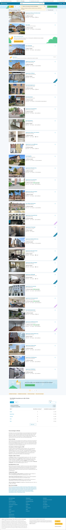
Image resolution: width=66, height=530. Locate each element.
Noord (11, 411)
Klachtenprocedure (11, 514)
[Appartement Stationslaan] (17, 349)
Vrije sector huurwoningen (39, 393)
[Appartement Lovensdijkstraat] (17, 148)
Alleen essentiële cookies (58, 523)
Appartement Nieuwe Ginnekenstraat (33, 12)
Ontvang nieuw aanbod (19, 41)
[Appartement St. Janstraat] (17, 290)
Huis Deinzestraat (29, 96)
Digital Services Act (11, 515)
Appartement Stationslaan (31, 345)
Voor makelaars (45, 504)
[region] (33, 524)
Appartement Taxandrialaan (31, 108)
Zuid (10, 418)
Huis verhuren (45, 501)
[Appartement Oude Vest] (17, 65)
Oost (10, 421)
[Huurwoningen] (4, 3)
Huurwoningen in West (12, 492)
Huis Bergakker (29, 156)
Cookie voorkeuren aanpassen (13, 504)
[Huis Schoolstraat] (17, 124)
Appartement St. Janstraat (31, 286)
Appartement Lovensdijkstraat (31, 144)
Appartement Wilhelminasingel (32, 321)
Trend (16, 402)
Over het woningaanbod (29, 499)
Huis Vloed (28, 24)
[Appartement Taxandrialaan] (17, 112)
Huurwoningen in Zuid (12, 491)
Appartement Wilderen (30, 73)
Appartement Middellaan (30, 369)
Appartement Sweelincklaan (31, 179)
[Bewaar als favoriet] (55, 13)
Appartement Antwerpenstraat (32, 298)
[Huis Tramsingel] (17, 49)
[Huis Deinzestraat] (17, 101)
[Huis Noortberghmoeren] (17, 89)
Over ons (10, 507)
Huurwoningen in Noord (29, 491)
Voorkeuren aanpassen (58, 526)
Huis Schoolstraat (29, 120)
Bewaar (53, 6)
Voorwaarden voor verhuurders (47, 499)
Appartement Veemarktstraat (31, 215)
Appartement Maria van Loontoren (32, 132)
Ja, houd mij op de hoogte (30, 385)
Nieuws (27, 506)
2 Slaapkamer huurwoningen (22, 393)
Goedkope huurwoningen (13, 393)
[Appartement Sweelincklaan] (17, 183)
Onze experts (45, 507)
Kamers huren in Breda (15, 487)
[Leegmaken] (40, 3)
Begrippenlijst (28, 504)
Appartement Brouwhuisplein (31, 191)
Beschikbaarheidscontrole (29, 501)
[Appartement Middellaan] (17, 373)
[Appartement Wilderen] (17, 77)
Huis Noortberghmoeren (30, 85)
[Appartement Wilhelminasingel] (17, 325)
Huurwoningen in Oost (21, 492)
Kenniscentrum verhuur (46, 506)
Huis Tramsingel (29, 45)
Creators (10, 509)
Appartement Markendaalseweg (32, 238)
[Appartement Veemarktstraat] (17, 219)
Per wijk (12, 402)
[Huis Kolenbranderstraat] (17, 314)
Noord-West (12, 414)
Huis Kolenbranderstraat (30, 309)
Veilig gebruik (11, 506)
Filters (12, 6)
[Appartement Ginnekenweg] (17, 172)
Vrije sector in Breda (27, 488)
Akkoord (57, 521)
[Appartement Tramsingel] (17, 231)
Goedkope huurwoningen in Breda (17, 488)
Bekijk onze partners (32, 523)
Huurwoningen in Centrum (20, 491)
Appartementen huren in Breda (17, 486)
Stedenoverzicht (28, 507)
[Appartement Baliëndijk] (17, 278)
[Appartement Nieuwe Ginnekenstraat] (17, 17)
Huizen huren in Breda (26, 486)
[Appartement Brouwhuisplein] (17, 195)
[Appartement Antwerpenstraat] (17, 302)
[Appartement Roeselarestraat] (17, 254)
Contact (10, 512)
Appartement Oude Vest (30, 61)
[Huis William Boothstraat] (17, 207)
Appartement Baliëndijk (30, 274)
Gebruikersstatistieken (12, 517)
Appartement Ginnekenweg (31, 167)
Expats (27, 509)
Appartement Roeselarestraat (31, 250)
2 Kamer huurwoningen (31, 393)
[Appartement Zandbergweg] (17, 361)
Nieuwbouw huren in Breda (23, 487)
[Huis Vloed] (17, 28)
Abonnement (10, 499)
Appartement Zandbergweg (31, 357)
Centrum (11, 416)
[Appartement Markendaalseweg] (17, 243)
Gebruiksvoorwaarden (12, 501)
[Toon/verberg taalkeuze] (64, 3)
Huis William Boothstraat (31, 203)
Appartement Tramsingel (30, 227)
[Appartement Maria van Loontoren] (17, 136)
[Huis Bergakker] (17, 160)
